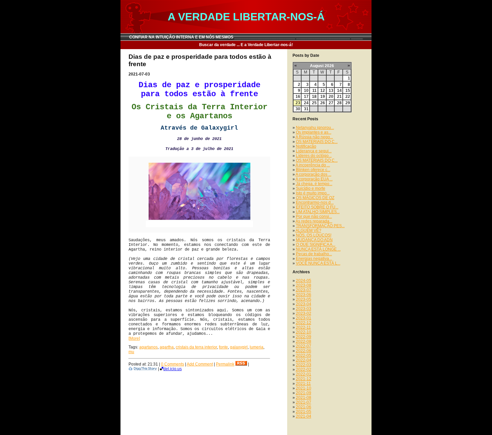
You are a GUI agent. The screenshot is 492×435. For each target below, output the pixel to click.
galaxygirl (239, 347)
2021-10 (303, 388)
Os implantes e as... (313, 132)
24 (306, 103)
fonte (223, 347)
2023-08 (303, 285)
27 (331, 103)
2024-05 (303, 280)
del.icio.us (172, 369)
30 (298, 109)
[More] (134, 338)
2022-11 (303, 327)
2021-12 (303, 379)
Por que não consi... (314, 216)
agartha (167, 347)
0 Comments (172, 364)
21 (339, 96)
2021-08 (303, 397)
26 (322, 103)
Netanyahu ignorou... (315, 127)
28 (339, 103)
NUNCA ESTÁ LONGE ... (318, 249)
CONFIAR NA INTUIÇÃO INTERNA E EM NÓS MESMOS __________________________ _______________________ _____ (246, 37)
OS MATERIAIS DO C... (317, 141)
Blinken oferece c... (313, 169)
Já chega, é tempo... (314, 183)
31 (306, 109)
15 (347, 90)
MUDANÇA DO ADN (314, 240)
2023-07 (303, 290)
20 (331, 96)
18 (314, 96)
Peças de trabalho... (314, 254)
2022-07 (303, 346)
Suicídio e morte (310, 188)
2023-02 (303, 313)
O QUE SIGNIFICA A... (315, 244)
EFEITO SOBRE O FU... (317, 207)
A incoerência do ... (313, 165)
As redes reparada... (314, 221)
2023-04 (303, 304)
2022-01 (303, 374)
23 (298, 103)
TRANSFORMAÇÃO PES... (320, 226)
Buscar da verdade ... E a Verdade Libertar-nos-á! (246, 44)
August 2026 (322, 65)
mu (131, 351)
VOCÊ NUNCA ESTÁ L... (318, 263)
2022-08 (303, 341)
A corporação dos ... (313, 174)
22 (347, 96)
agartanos (148, 347)
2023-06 (303, 294)
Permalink (225, 364)
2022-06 (303, 350)
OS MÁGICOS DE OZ (315, 197)
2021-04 (303, 416)
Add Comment (200, 364)
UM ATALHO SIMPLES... (318, 211)
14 (339, 90)
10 (306, 90)
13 (331, 90)
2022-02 (303, 369)
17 (306, 96)
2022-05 (303, 355)
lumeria (256, 347)
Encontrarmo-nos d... (315, 202)
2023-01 (303, 318)
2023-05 (303, 299)
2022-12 (303, 322)
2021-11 (303, 383)
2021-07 (303, 402)
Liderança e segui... (314, 151)
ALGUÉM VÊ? (308, 230)
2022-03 (303, 364)
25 (314, 103)
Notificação (306, 146)
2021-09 (303, 393)
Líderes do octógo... (314, 155)
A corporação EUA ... (314, 179)
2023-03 (303, 308)
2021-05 (303, 411)
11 (314, 90)
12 (322, 90)
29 (347, 103)
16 (298, 96)
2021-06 (303, 407)
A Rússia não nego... (314, 137)
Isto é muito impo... (313, 193)
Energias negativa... (314, 258)
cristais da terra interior (196, 347)
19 (322, 96)
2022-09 (303, 336)
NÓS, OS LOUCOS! (313, 235)
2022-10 (303, 332)
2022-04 (303, 360)
